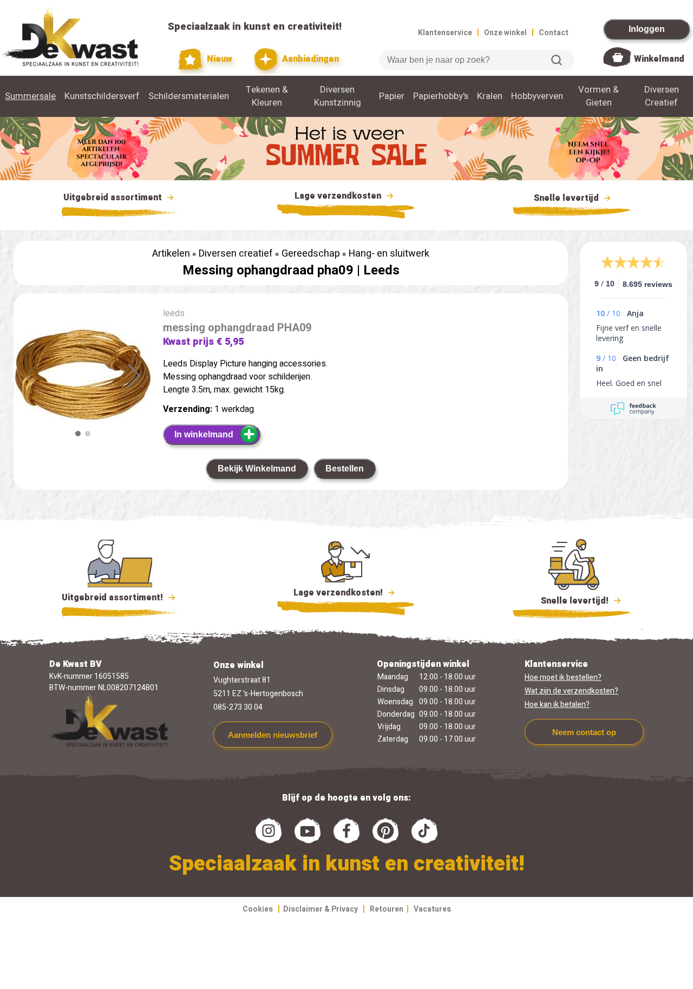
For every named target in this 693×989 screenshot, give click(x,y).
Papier (391, 96)
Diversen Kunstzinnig (337, 96)
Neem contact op (584, 732)
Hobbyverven (537, 96)
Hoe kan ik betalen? (557, 704)
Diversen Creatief (661, 96)
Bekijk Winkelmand (257, 468)
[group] (83, 377)
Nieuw (218, 59)
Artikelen (171, 253)
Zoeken (556, 60)
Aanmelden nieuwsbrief (272, 734)
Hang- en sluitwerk (389, 253)
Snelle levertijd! (567, 600)
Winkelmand (659, 59)
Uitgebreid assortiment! (113, 597)
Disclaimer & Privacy (320, 909)
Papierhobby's (440, 96)
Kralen (489, 96)
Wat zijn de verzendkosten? (571, 691)
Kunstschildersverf (102, 96)
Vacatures (432, 909)
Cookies (258, 909)
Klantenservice (445, 32)
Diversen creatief (236, 253)
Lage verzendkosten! (339, 592)
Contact (553, 32)
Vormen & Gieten (598, 96)
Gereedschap (311, 253)
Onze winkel (505, 32)
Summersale (30, 96)
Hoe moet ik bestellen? (563, 677)
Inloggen (647, 29)
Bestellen (344, 468)
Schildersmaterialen (188, 96)
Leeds (381, 270)
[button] (134, 376)
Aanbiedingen (309, 59)
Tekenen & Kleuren (267, 96)
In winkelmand (203, 434)
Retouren (386, 909)
